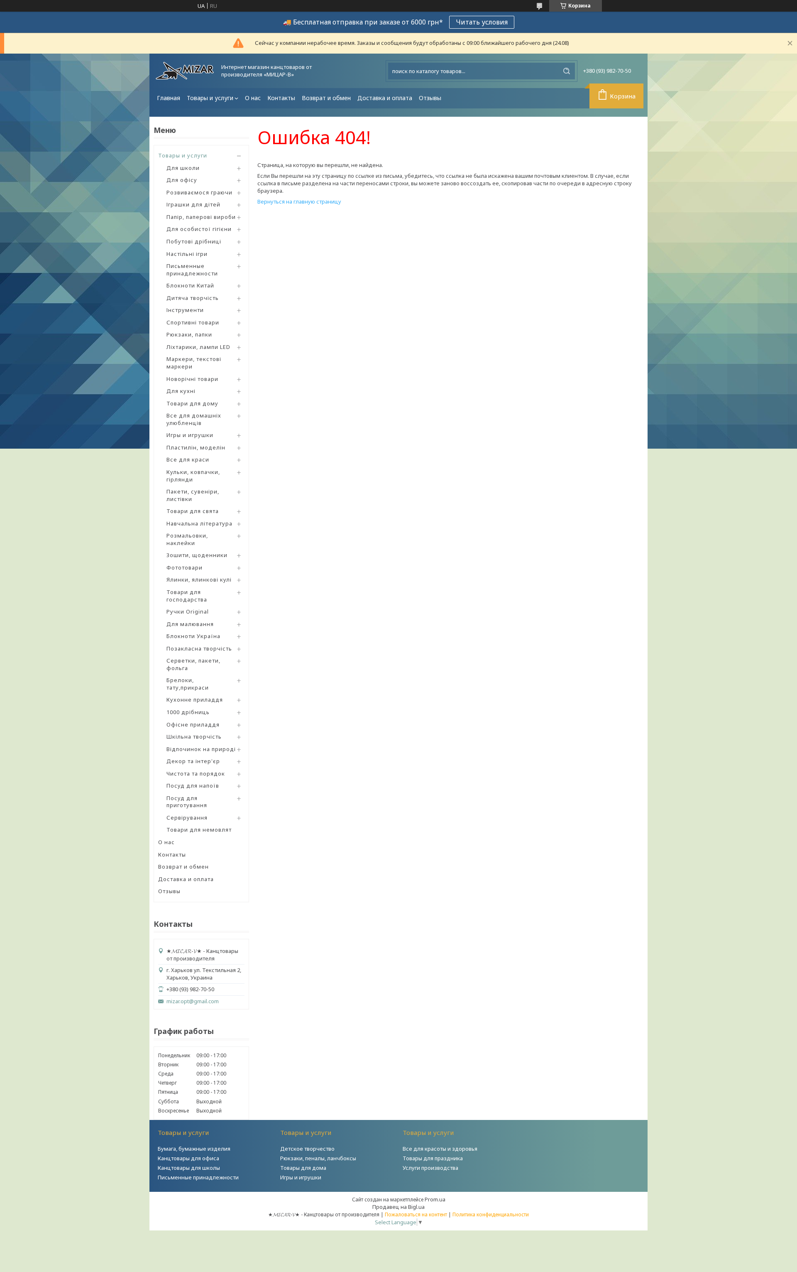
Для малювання (190, 624)
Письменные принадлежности (192, 269)
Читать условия (482, 22)
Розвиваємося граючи (199, 192)
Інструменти (185, 310)
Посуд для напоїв (192, 785)
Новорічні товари (192, 379)
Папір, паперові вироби (201, 217)
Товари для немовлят (199, 829)
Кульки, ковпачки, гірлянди (193, 475)
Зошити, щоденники (196, 555)
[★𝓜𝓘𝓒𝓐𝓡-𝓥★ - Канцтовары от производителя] (185, 71)
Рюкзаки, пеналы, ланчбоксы (318, 1158)
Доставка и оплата (384, 98)
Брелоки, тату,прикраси (187, 683)
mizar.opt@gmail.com (192, 1001)
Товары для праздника (433, 1158)
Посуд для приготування (186, 801)
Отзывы (430, 98)
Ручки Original (187, 611)
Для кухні (181, 391)
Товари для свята (192, 511)
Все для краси (187, 459)
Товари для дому (192, 403)
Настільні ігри (187, 254)
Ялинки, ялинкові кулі (199, 579)
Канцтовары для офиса (188, 1158)
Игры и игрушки (189, 435)
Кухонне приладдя (194, 699)
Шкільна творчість (194, 736)
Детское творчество (307, 1148)
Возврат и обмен (326, 98)
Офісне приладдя (193, 724)
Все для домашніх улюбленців (193, 419)
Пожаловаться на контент (416, 1214)
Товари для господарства (186, 595)
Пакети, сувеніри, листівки (192, 495)
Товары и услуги (210, 98)
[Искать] (566, 71)
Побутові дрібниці (193, 241)
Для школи (183, 168)
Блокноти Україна (193, 636)
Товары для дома (303, 1167)
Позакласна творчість (199, 648)
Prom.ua (435, 1199)
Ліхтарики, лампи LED (198, 347)
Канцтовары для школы (189, 1167)
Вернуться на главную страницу (299, 201)
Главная (168, 98)
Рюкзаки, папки (189, 334)
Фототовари (184, 567)
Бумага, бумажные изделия (194, 1148)
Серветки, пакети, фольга (193, 664)
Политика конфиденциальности (490, 1214)
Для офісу (181, 180)
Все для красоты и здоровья (440, 1148)
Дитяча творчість (192, 298)
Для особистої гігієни (199, 229)
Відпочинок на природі (201, 749)
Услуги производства (430, 1167)
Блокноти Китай (190, 285)
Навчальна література (199, 523)
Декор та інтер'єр (193, 761)
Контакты (281, 98)
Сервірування (187, 817)
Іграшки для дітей (193, 204)
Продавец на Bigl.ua (398, 1207)
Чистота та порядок (195, 773)
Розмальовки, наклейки (187, 539)
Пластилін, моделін (195, 447)
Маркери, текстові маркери (193, 362)
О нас (253, 98)
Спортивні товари (192, 322)
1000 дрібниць (188, 712)
